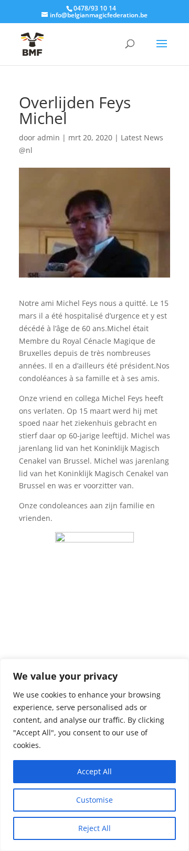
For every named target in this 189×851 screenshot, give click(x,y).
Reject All (94, 828)
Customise (94, 800)
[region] (94, 755)
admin (48, 137)
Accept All (94, 771)
